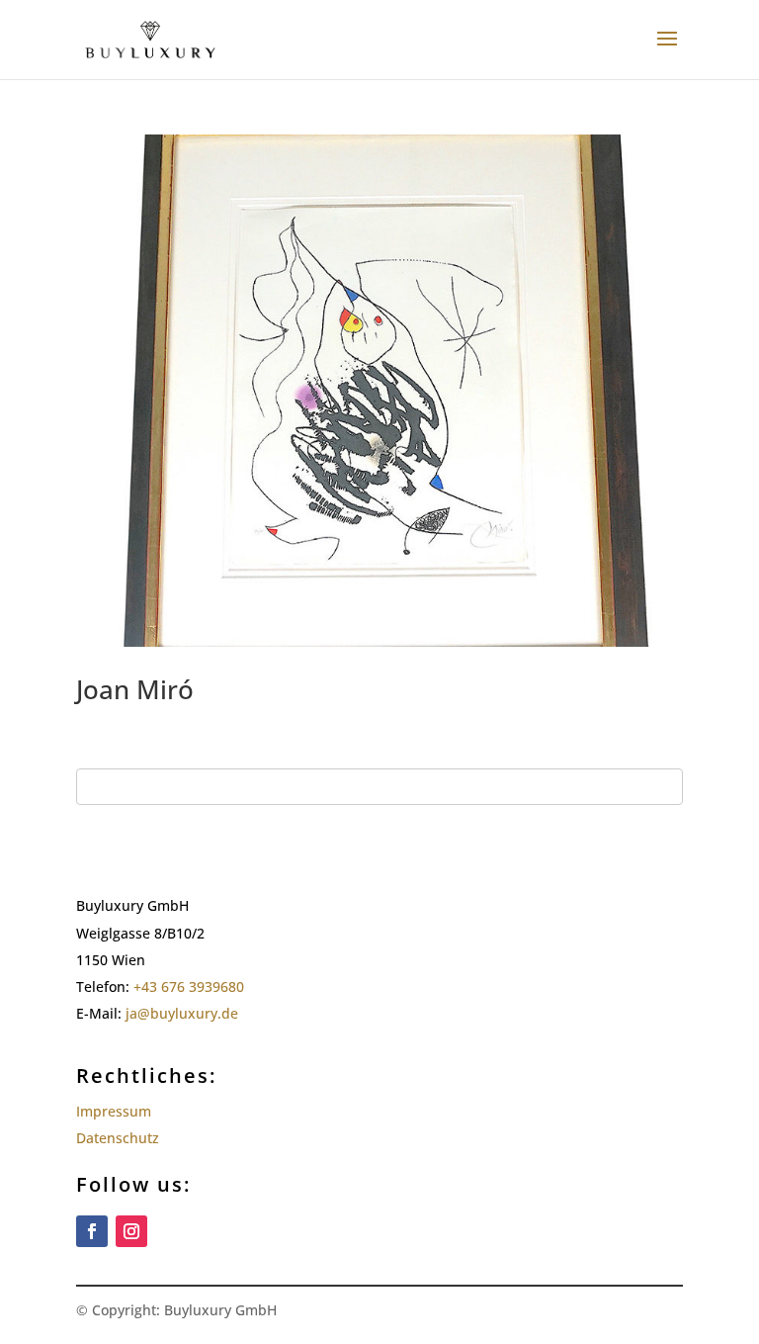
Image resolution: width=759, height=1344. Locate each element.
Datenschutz (117, 1137)
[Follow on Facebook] (92, 1231)
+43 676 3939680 (188, 986)
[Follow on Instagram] (131, 1231)
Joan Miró (135, 689)
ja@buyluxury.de (184, 1013)
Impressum (113, 1111)
